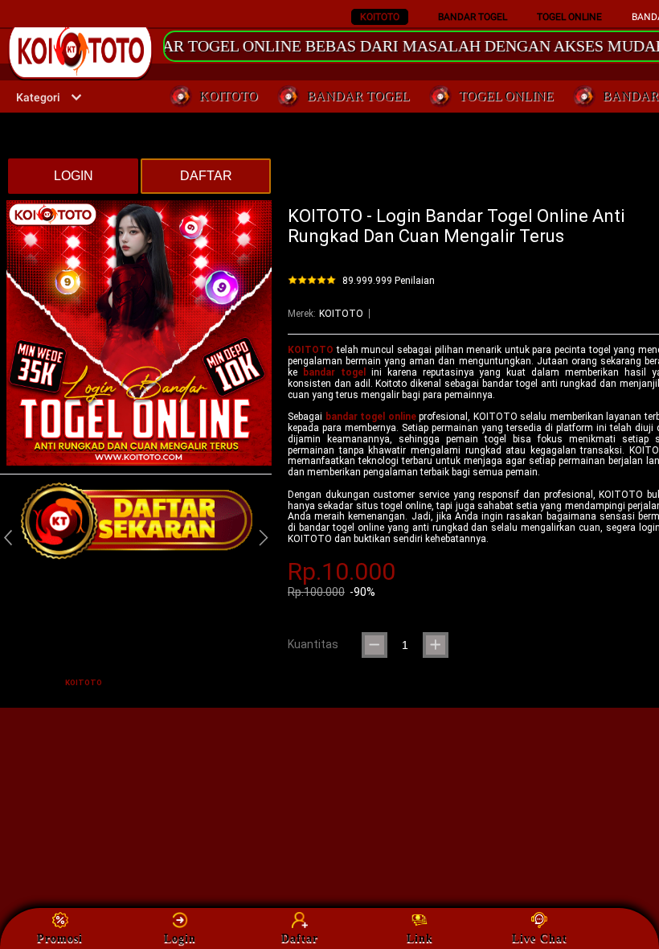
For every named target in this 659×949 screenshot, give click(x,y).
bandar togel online (370, 416)
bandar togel (334, 372)
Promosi (60, 938)
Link (420, 938)
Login (180, 938)
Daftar (299, 938)
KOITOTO (379, 17)
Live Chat (539, 938)
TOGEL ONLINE (569, 17)
